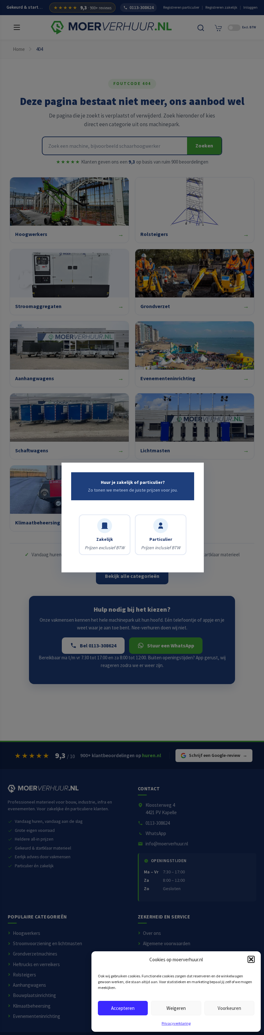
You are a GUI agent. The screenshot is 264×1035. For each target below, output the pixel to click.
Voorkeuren (229, 1008)
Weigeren (176, 1008)
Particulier (160, 543)
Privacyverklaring (176, 1023)
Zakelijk (105, 543)
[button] (251, 959)
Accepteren (123, 1008)
